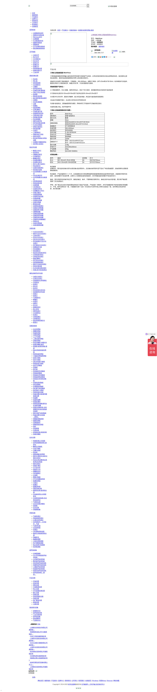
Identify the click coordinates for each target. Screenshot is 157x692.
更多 (38, 624)
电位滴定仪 (36, 166)
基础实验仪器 (34, 75)
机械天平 (36, 64)
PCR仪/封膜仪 (37, 125)
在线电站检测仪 (38, 206)
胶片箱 (35, 369)
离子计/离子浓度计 (39, 164)
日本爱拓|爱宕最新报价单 (38, 656)
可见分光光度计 (38, 232)
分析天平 (36, 55)
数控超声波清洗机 (39, 561)
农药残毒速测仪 (38, 262)
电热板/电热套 (37, 117)
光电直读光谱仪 (38, 256)
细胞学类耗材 (37, 42)
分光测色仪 (36, 313)
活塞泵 (35, 100)
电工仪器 (36, 589)
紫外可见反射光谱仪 (39, 264)
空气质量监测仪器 (39, 591)
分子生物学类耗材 (39, 46)
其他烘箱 (36, 428)
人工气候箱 (36, 337)
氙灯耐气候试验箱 (39, 388)
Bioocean (109, 680)
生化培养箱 (36, 329)
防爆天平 (36, 66)
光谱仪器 (32, 228)
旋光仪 (35, 288)
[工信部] (76, 688)
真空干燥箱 (36, 359)
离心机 (35, 81)
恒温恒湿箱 (36, 333)
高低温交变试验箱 (39, 375)
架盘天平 (36, 63)
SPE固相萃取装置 (38, 531)
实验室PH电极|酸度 (39, 219)
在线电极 (36, 185)
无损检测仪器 (37, 587)
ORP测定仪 (36, 187)
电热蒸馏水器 (37, 68)
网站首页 (41, 680)
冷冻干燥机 (36, 448)
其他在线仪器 (37, 183)
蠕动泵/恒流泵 (37, 96)
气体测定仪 (36, 297)
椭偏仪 (35, 299)
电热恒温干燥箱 (38, 363)
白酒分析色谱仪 (38, 520)
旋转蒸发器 (36, 83)
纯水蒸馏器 (36, 119)
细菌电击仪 (36, 471)
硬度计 (35, 322)
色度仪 (35, 301)
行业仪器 (32, 578)
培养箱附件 (36, 422)
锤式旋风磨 (36, 128)
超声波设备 (33, 550)
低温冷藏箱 (36, 434)
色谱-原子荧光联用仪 (40, 270)
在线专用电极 (37, 223)
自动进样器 (36, 527)
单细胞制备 (36, 509)
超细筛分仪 (36, 611)
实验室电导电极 (38, 215)
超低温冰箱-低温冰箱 (40, 432)
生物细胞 (36, 39)
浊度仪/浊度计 (37, 276)
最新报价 (35, 15)
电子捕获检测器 (38, 543)
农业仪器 (36, 583)
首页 (33, 13)
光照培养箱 (36, 335)
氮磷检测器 (36, 539)
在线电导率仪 (37, 189)
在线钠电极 (36, 198)
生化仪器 (32, 437)
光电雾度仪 (36, 318)
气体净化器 (36, 526)
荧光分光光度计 (38, 237)
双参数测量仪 (37, 160)
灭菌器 (35, 86)
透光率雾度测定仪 (39, 320)
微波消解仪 (36, 258)
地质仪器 (36, 598)
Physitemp (95, 680)
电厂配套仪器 (37, 600)
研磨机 (35, 105)
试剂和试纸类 (37, 181)
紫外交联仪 (36, 463)
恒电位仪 (36, 221)
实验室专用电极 (38, 208)
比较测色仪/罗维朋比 (40, 280)
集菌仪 (35, 484)
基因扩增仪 (36, 465)
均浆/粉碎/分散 (38, 115)
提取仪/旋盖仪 (37, 126)
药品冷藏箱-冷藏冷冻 (40, 342)
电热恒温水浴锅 (38, 392)
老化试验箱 (36, 384)
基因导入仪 (36, 469)
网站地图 (116, 680)
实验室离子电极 (38, 210)
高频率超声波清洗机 (39, 565)
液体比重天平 (37, 70)
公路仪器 (36, 604)
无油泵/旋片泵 (37, 111)
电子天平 (36, 57)
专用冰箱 (36, 430)
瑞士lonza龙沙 (37, 37)
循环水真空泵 (37, 121)
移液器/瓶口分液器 (39, 441)
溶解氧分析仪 (37, 154)
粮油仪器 (36, 602)
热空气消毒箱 (37, 365)
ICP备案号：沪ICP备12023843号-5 (92, 684)
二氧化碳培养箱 (38, 338)
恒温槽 (35, 398)
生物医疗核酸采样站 (39, 142)
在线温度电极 (37, 194)
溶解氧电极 (36, 211)
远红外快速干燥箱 (39, 361)
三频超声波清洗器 (39, 567)
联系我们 (35, 24)
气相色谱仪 (36, 516)
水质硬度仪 (36, 156)
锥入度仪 (36, 309)
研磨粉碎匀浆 (37, 247)
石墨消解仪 (36, 109)
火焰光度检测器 (38, 541)
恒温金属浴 (36, 401)
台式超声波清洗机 (39, 559)
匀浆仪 (35, 483)
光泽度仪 (36, 282)
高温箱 (35, 367)
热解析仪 (36, 537)
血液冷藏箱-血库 (38, 344)
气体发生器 (36, 502)
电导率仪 (36, 152)
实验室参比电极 (38, 217)
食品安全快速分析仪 (39, 253)
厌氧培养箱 (36, 340)
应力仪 (35, 305)
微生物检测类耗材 (39, 48)
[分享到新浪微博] (100, 57)
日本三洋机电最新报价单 (38, 636)
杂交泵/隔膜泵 (37, 102)
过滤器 (35, 475)
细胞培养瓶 (36, 421)
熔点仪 (35, 286)
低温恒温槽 (36, 400)
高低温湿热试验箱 (39, 377)
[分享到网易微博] (106, 57)
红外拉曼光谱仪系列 (39, 268)
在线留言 (35, 26)
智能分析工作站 (38, 134)
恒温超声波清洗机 (39, 569)
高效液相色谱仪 (38, 518)
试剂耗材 (32, 30)
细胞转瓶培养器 (38, 424)
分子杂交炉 (36, 467)
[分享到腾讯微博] (102, 57)
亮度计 (35, 294)
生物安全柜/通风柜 (39, 90)
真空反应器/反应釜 (39, 123)
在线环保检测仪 (38, 168)
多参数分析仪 (37, 162)
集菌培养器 (36, 481)
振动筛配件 (36, 618)
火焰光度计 (36, 235)
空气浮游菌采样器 (39, 479)
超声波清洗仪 (37, 88)
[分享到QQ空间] (98, 57)
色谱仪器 (32, 513)
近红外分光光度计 (39, 239)
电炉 (34, 426)
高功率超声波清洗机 (39, 563)
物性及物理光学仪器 (36, 273)
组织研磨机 (36, 107)
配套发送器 (36, 204)
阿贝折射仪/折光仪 (39, 290)
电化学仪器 (33, 147)
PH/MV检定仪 (37, 175)
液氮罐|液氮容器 (38, 419)
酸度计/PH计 (37, 150)
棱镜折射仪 (36, 307)
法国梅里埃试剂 (38, 33)
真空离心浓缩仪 (38, 144)
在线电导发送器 (38, 196)
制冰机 (35, 452)
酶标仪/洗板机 (37, 446)
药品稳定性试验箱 (39, 371)
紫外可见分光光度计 (39, 233)
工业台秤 (36, 72)
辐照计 (35, 303)
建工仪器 (36, 592)
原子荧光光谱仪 (38, 260)
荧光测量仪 (36, 249)
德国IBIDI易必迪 (38, 35)
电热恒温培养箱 (38, 354)
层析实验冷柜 (37, 488)
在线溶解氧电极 (38, 225)
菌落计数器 (36, 477)
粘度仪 (35, 284)
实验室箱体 (33, 326)
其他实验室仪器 (38, 596)
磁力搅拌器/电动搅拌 (40, 98)
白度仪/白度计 (37, 278)
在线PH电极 (37, 202)
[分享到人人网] (104, 57)
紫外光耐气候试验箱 (39, 413)
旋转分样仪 (36, 136)
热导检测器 (36, 547)
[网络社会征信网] (78, 688)
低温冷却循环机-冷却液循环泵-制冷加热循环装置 (40, 409)
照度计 (35, 295)
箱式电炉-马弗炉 (38, 390)
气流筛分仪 (36, 620)
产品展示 (35, 17)
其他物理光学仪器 (39, 292)
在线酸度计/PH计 (38, 190)
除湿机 (35, 94)
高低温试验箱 (37, 373)
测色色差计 (36, 311)
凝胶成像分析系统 (39, 454)
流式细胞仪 (36, 473)
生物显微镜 (36, 553)
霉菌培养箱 (36, 331)
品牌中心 (35, 19)
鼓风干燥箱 (36, 358)
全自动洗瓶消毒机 (39, 504)
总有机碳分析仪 (38, 254)
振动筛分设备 (37, 169)
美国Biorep (102, 680)
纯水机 (35, 79)
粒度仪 (35, 315)
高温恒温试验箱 (38, 382)
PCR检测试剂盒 (38, 41)
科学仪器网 (71, 684)
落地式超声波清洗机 (39, 570)
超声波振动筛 (37, 612)
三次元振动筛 (37, 614)
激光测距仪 (36, 251)
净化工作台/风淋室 (39, 92)
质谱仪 (35, 529)
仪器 (33, 677)
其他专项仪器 (37, 266)
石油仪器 (36, 581)
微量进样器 (36, 486)
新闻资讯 (35, 20)
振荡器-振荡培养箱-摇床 (86, 30)
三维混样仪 (36, 132)
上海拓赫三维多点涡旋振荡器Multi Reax (103, 35)
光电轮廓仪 (36, 316)
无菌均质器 (36, 450)
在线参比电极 (37, 200)
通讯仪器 (36, 585)
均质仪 (35, 130)
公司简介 (35, 22)
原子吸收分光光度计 (39, 245)
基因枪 (35, 505)
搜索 (88, 5)
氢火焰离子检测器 (39, 545)
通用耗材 (36, 44)
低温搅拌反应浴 (38, 113)
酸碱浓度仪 (36, 158)
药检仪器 (36, 594)
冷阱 (34, 104)
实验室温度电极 (38, 213)
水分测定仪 (36, 59)
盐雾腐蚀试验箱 (38, 386)
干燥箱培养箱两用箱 (39, 356)
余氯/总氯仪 (37, 192)
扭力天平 (36, 61)
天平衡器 (32, 52)
